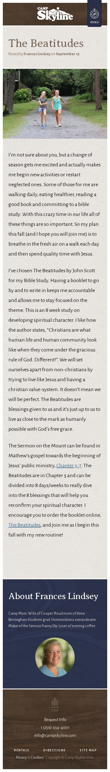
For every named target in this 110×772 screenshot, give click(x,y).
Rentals (22, 750)
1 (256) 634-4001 (55, 727)
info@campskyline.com (55, 735)
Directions (54, 750)
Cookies (37, 758)
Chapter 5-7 (68, 465)
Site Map (88, 750)
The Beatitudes (24, 525)
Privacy (21, 758)
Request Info (55, 719)
